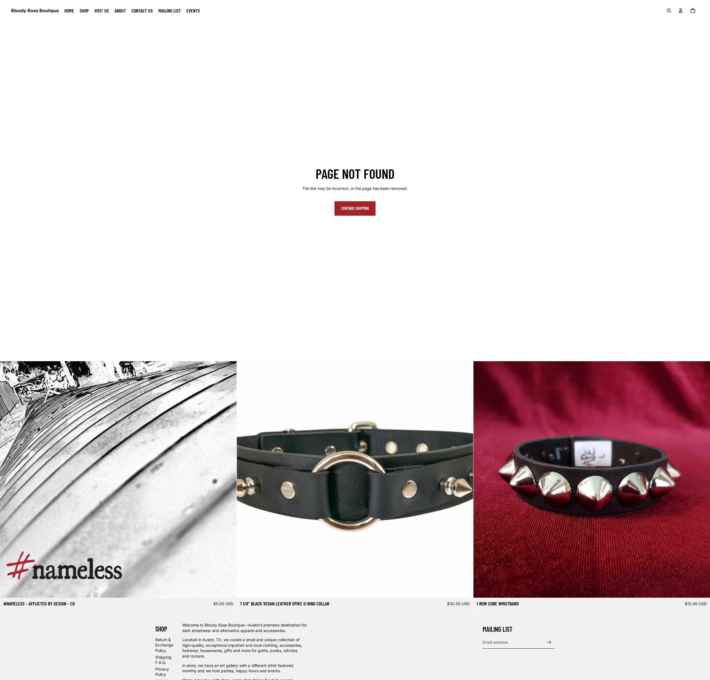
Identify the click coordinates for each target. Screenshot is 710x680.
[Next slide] (228, 479)
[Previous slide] (8, 479)
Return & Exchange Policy (164, 645)
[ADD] (228, 589)
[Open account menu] (680, 10)
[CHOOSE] (701, 589)
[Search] (669, 10)
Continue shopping (355, 208)
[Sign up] (549, 642)
